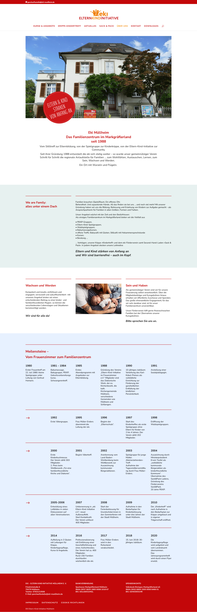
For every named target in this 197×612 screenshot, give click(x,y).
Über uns (122, 26)
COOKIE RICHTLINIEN (72, 602)
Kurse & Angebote (44, 26)
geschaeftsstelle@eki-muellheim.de (47, 594)
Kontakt (136, 26)
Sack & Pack (106, 26)
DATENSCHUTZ (50, 602)
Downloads (151, 26)
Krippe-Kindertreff (69, 26)
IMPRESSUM (32, 602)
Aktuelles (90, 26)
